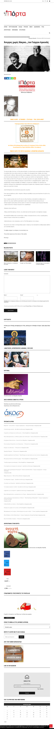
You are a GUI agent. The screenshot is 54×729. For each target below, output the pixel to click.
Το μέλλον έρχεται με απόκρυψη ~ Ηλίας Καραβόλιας (15, 462)
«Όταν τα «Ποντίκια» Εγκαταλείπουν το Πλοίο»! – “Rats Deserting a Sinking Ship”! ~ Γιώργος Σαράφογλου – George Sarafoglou (26, 498)
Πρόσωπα (26, 26)
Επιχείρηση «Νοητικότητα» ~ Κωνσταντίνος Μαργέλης (15, 440)
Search (21, 637)
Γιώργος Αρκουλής (11, 243)
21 (33, 714)
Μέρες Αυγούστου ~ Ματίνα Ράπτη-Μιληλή (13, 475)
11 (13, 712)
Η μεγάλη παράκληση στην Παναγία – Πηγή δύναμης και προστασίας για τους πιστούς (22, 455)
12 (20, 712)
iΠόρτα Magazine (13, 26)
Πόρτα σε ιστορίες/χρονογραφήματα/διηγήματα (17, 36)
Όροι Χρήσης (22, 29)
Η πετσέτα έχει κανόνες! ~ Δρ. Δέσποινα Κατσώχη (14, 429)
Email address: (27, 683)
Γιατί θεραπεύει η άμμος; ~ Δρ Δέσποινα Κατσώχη (14, 479)
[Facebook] (5, 77)
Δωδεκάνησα (37, 26)
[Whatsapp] (12, 77)
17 (7, 714)
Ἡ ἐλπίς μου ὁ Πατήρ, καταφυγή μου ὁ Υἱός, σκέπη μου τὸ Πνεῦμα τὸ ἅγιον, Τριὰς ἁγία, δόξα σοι (27, 326)
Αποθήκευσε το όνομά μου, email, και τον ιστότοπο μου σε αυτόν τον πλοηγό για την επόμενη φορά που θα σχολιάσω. (26, 302)
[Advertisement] (38, 13)
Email (21, 295)
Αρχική (5, 26)
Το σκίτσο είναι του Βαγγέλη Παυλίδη (13, 395)
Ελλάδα (20, 26)
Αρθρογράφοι (7, 29)
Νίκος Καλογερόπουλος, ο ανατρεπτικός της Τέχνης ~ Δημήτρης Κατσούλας (20, 494)
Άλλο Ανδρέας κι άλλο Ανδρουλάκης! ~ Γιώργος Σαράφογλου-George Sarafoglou (21, 515)
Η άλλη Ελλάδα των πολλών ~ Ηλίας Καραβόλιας (14, 504)
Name (5, 295)
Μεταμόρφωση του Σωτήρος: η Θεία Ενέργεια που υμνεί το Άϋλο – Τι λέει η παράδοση (22, 511)
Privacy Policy (28, 306)
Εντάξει (2, 728)
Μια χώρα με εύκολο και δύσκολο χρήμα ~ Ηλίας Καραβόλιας (17, 458)
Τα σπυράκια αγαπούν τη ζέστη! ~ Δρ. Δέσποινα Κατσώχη (16, 486)
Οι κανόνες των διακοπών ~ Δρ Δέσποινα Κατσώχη (15, 483)
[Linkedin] (7, 77)
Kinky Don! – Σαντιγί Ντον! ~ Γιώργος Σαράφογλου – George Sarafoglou (19, 425)
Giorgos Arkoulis (32, 38)
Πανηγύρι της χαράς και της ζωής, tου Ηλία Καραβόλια (15, 507)
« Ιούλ (5, 721)
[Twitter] (10, 77)
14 (33, 712)
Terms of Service (36, 306)
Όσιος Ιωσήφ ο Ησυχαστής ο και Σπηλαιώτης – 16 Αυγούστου (17, 444)
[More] (14, 77)
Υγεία (42, 26)
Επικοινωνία (15, 29)
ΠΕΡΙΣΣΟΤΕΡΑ (9, 617)
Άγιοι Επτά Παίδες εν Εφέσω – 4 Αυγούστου (13, 518)
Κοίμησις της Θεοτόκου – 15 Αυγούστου (12, 447)
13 (27, 712)
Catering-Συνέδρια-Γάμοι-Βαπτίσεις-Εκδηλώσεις (27, 123)
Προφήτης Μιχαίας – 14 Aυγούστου (11, 451)
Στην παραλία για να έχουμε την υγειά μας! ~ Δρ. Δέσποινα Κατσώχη (18, 466)
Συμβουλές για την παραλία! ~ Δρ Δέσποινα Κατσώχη (15, 490)
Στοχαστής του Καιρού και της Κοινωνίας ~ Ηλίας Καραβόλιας (17, 432)
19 (20, 714)
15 (40, 712)
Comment (6, 273)
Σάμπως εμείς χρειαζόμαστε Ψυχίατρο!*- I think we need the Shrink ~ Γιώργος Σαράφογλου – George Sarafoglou (25, 470)
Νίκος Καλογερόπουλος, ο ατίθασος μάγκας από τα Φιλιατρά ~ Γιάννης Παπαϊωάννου (22, 436)
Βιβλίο (31, 26)
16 (46, 712)
